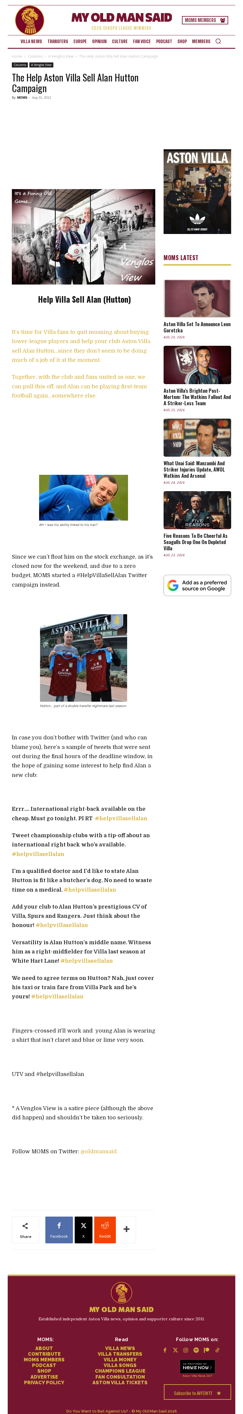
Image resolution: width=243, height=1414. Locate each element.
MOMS (22, 97)
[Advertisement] (83, 144)
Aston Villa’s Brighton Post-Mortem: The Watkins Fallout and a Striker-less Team (197, 396)
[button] (218, 41)
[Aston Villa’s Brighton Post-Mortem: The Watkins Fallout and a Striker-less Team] (197, 365)
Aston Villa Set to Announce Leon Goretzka (197, 327)
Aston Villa (190, 1375)
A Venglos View (60, 56)
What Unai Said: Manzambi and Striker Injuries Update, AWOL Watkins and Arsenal (194, 469)
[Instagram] (185, 1351)
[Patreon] (206, 1351)
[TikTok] (217, 1351)
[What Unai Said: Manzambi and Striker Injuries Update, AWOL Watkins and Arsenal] (197, 438)
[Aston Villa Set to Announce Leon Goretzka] (197, 298)
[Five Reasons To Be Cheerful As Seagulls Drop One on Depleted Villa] (197, 510)
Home (17, 56)
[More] (127, 1230)
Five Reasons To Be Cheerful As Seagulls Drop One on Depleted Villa (196, 541)
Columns (35, 56)
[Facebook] (165, 1351)
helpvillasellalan (121, 818)
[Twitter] (175, 1351)
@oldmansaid (99, 1151)
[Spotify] (196, 1351)
